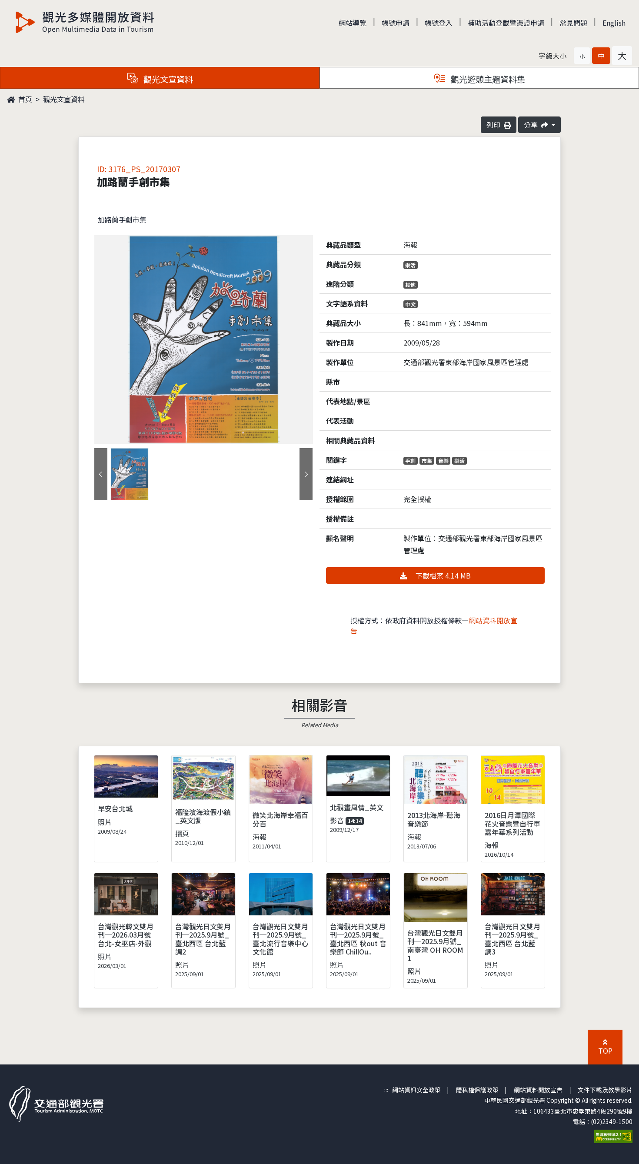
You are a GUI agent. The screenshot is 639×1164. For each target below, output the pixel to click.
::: (386, 1089)
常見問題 (573, 22)
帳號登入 (439, 22)
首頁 (24, 99)
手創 (410, 460)
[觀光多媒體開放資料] (85, 22)
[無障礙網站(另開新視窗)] (613, 1135)
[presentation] (100, 474)
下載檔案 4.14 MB (442, 575)
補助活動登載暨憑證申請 (506, 22)
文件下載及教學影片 (605, 1089)
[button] (582, 55)
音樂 (443, 460)
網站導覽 (352, 22)
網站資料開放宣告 (538, 1089)
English (614, 22)
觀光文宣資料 (64, 99)
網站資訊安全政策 (416, 1089)
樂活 (410, 265)
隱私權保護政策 (477, 1089)
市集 (427, 460)
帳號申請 (395, 22)
